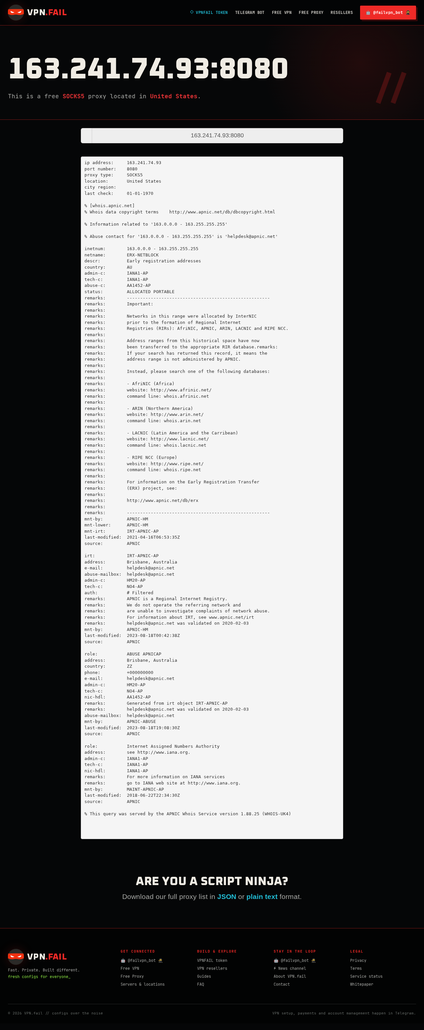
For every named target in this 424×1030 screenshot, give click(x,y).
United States (173, 96)
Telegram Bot (250, 12)
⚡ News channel (290, 968)
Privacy (358, 960)
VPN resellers (212, 968)
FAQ (200, 984)
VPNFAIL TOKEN (209, 13)
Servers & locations (143, 984)
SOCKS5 (73, 96)
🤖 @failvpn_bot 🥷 (388, 12)
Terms (356, 968)
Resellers (342, 12)
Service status (366, 976)
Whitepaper (361, 984)
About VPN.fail (290, 976)
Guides (204, 976)
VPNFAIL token (212, 960)
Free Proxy (311, 12)
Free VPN (282, 12)
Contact (282, 984)
